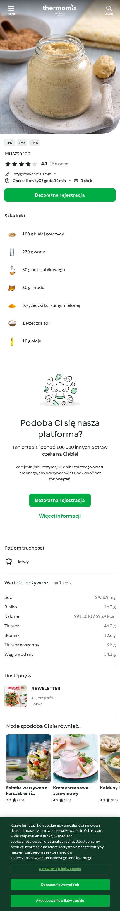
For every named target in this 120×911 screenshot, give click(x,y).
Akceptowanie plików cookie (60, 900)
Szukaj (109, 14)
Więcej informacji (60, 516)
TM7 (9, 143)
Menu (11, 14)
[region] (60, 864)
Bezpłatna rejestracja (60, 195)
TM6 (22, 143)
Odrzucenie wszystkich (60, 885)
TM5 (34, 143)
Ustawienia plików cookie (60, 869)
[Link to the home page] (60, 10)
